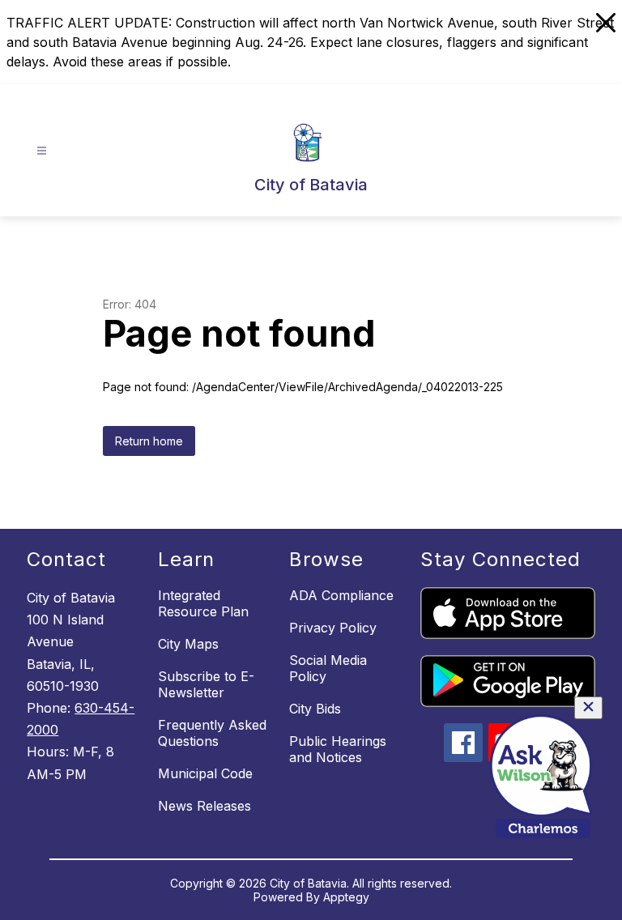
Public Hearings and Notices (337, 749)
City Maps (188, 644)
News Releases (204, 806)
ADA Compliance (341, 595)
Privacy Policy (333, 628)
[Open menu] (41, 151)
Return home (149, 441)
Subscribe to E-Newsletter (206, 684)
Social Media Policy (328, 668)
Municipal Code (205, 773)
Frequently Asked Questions (212, 733)
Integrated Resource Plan (203, 603)
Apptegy (346, 897)
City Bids (315, 709)
